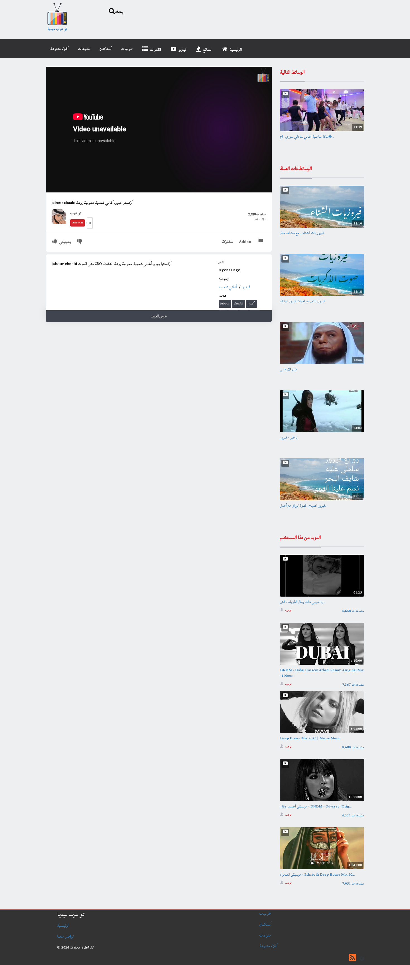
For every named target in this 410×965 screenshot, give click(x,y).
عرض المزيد (159, 316)
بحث (119, 11)
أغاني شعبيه (228, 287)
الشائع (207, 50)
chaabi (238, 304)
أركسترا (251, 304)
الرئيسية (235, 50)
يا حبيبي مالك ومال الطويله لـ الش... (302, 602)
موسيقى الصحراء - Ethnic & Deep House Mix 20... (317, 874)
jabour (225, 304)
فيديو (182, 50)
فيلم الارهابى (288, 369)
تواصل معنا (65, 936)
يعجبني (65, 242)
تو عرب (75, 213)
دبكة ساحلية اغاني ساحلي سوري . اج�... (307, 136)
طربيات (126, 49)
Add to (245, 242)
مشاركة (227, 242)
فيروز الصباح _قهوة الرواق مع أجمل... (303, 505)
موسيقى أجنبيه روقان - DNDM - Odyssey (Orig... (316, 806)
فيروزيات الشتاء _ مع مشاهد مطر (302, 233)
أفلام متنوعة (59, 49)
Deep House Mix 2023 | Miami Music (310, 738)
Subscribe (77, 222)
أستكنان (106, 49)
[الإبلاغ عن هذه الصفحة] (261, 241)
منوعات (84, 49)
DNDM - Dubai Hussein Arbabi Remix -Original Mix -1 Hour (322, 672)
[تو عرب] (61, 216)
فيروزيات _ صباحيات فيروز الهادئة (302, 301)
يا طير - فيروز (289, 437)
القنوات (155, 50)
